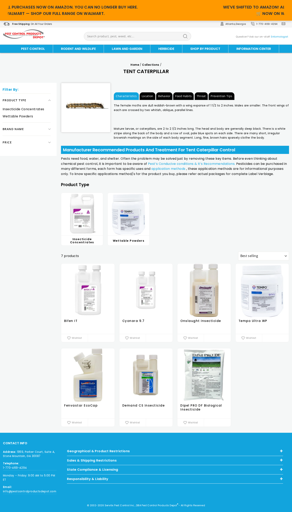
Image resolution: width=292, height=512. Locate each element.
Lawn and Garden (127, 48)
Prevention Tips (221, 96)
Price (7, 142)
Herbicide (166, 48)
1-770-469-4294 (267, 24)
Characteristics (126, 96)
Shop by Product (205, 48)
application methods (168, 168)
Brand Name (13, 129)
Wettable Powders (18, 116)
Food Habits (183, 96)
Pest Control (33, 48)
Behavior (164, 96)
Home (135, 65)
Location (147, 96)
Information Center (253, 48)
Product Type (14, 100)
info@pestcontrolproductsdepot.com (29, 491)
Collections (150, 65)
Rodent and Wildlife (78, 48)
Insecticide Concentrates (23, 109)
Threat (201, 96)
